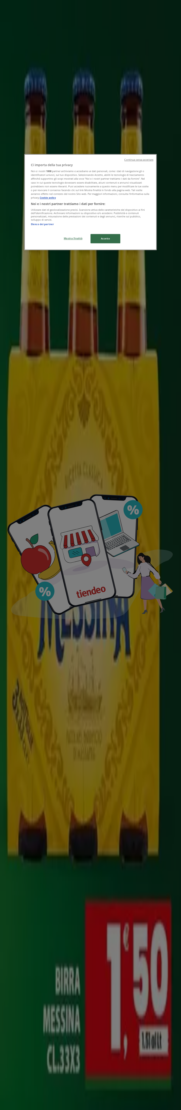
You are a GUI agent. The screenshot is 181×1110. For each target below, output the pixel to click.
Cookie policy (48, 197)
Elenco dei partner (42, 224)
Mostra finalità (73, 238)
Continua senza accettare (138, 159)
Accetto (105, 238)
